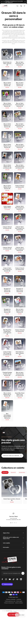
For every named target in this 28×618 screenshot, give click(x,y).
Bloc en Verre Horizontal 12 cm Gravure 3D (19, 125)
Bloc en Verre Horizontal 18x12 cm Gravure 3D (19, 166)
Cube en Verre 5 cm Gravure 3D (7, 227)
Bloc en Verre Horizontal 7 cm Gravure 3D (19, 63)
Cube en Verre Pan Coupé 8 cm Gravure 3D (7, 269)
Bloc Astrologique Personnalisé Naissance (7, 416)
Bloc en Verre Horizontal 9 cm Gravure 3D (19, 105)
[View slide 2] (12, 523)
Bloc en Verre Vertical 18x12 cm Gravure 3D (7, 166)
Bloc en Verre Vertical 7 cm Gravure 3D (7, 84)
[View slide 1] (11, 523)
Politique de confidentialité (10, 599)
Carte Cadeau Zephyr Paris (7, 207)
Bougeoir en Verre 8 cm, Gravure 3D (7, 290)
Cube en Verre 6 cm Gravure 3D (7, 248)
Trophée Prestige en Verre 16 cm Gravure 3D (7, 374)
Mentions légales (19, 601)
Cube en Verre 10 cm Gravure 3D (19, 330)
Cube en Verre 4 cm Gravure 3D (19, 186)
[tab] (5, 472)
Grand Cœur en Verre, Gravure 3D (7, 63)
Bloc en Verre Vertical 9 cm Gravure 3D (7, 125)
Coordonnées (18, 599)
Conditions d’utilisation (19, 602)
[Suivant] (24, 1)
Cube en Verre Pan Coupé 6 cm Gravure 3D (19, 249)
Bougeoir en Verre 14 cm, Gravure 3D (7, 310)
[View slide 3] (14, 523)
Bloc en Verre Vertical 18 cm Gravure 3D (7, 187)
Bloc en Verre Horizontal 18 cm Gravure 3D (19, 146)
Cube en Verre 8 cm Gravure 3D (19, 268)
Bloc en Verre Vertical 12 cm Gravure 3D (7, 146)
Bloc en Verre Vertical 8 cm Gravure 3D (19, 84)
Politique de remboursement (9, 602)
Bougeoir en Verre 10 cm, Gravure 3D (19, 290)
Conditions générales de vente (10, 601)
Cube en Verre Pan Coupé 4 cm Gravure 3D (19, 208)
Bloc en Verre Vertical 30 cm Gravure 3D (7, 394)
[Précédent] (2, 1)
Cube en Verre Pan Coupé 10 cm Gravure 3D (7, 353)
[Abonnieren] (22, 573)
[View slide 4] (16, 523)
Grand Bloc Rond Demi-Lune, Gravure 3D (19, 394)
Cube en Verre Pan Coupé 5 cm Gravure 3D (19, 228)
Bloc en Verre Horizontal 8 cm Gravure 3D (7, 105)
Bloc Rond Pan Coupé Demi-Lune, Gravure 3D (7, 332)
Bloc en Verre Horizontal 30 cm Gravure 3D (20, 374)
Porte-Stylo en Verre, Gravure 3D (20, 353)
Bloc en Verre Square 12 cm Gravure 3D (19, 310)
